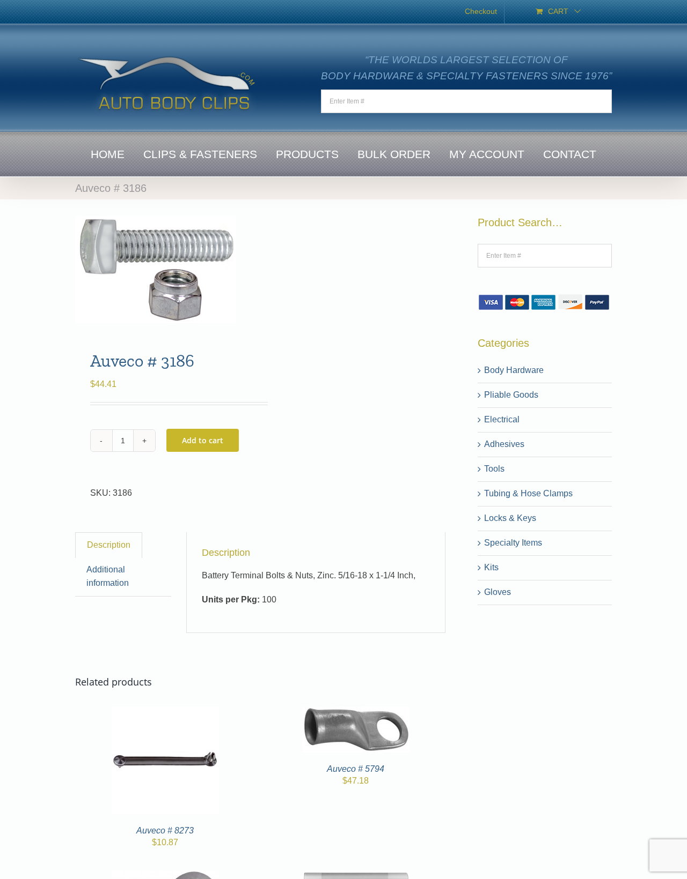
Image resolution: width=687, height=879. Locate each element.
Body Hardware (514, 370)
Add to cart (202, 440)
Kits (491, 567)
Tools (494, 468)
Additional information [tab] (107, 576)
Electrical (502, 419)
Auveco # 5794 (355, 768)
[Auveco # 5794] (356, 713)
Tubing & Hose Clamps (528, 493)
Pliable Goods (511, 394)
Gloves (497, 592)
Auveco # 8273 (165, 830)
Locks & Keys (510, 518)
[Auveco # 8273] (165, 713)
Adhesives (504, 444)
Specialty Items (513, 542)
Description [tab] (108, 544)
